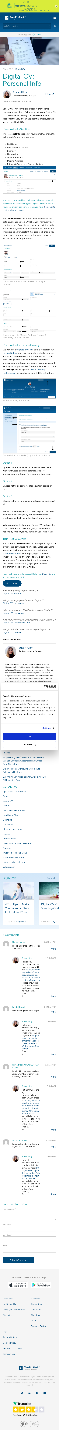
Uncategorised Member (14, 862)
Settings (47, 728)
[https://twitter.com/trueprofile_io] (22, 1393)
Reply (53, 948)
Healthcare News (11, 815)
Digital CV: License (12, 632)
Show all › (51, 878)
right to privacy (24, 349)
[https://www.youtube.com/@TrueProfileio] (45, 1393)
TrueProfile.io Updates (14, 857)
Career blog (37, 1304)
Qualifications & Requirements (18, 843)
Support (7, 848)
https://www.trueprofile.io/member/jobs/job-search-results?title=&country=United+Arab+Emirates (31, 1107)
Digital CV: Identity (12, 593)
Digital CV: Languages (13, 603)
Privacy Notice (10, 353)
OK (29, 736)
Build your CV (9, 1304)
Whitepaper (9, 867)
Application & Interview (14, 791)
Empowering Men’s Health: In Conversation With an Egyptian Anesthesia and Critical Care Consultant (24, 760)
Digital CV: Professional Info (16, 622)
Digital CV (20, 69)
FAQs (33, 1320)
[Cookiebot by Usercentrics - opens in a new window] (44, 686)
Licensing (7, 819)
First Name (7, 1224)
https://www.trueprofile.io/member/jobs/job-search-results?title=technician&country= (31, 974)
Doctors (7, 805)
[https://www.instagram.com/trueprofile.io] (37, 1393)
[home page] (29, 1369)
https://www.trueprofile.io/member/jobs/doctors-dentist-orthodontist (31, 1173)
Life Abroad (8, 824)
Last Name (7, 1235)
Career (6, 796)
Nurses (6, 834)
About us (35, 1315)
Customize (28, 744)
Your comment (9, 1209)
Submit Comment (18, 1260)
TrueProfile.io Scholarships (16, 852)
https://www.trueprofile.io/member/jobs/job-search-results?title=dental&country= (31, 1042)
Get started (12, 583)
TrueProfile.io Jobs (12, 553)
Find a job (7, 1315)
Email (5, 1245)
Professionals (9, 838)
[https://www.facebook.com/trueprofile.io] (14, 1393)
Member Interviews (12, 829)
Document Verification (14, 810)
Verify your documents (14, 1309)
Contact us (36, 1309)
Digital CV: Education (13, 613)
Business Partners (39, 1326)
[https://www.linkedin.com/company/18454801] (29, 1393)
